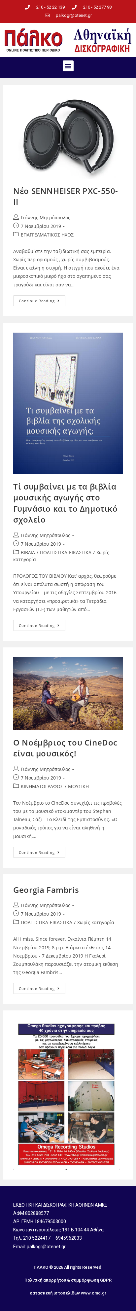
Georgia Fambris (46, 889)
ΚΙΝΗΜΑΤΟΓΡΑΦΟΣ (42, 786)
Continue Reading (42, 299)
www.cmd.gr (93, 1293)
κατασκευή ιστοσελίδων (55, 1293)
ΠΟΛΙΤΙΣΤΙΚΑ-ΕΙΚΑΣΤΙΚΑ (65, 552)
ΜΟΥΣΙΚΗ (78, 786)
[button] (68, 65)
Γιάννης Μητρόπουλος (45, 217)
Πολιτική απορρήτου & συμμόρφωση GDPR (68, 1280)
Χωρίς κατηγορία (95, 922)
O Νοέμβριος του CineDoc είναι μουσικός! (65, 748)
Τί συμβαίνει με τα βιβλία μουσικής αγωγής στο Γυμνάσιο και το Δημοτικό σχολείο (65, 503)
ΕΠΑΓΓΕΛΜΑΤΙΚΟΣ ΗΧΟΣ (47, 235)
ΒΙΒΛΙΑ (28, 552)
